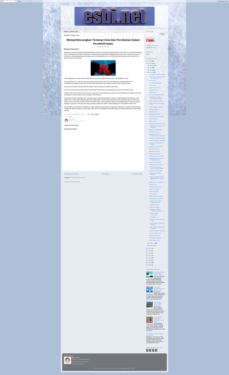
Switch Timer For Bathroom (157, 182)
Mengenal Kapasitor (155, 153)
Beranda (66, 27)
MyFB (148, 54)
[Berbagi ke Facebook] (96, 114)
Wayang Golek (124, 27)
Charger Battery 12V (155, 233)
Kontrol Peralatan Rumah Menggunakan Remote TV (156, 178)
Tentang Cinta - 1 (154, 111)
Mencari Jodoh (153, 90)
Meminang (152, 85)
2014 (150, 255)
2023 (150, 63)
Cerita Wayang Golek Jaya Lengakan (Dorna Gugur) (159, 319)
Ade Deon (77, 357)
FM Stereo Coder (154, 132)
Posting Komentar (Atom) (78, 177)
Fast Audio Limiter (154, 240)
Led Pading (152, 217)
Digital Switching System (156, 198)
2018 (150, 253)
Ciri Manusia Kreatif (154, 114)
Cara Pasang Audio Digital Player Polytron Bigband (159, 273)
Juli (151, 67)
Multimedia (81, 27)
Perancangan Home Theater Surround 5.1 (158, 304)
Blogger (132, 368)
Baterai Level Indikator (155, 129)
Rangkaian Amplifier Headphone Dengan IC (156, 210)
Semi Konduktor (153, 191)
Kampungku (114, 27)
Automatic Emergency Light (157, 123)
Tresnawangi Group (102, 27)
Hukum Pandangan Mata (156, 94)
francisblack (115, 368)
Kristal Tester (153, 184)
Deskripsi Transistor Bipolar (157, 138)
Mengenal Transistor (155, 187)
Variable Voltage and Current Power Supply (156, 167)
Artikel (73, 27)
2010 (150, 262)
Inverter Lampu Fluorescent (153, 214)
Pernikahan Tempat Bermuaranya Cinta (155, 97)
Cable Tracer (153, 92)
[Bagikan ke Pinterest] (98, 114)
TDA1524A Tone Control (156, 164)
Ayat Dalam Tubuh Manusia (157, 74)
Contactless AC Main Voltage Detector (155, 201)
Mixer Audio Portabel (155, 162)
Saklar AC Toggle (154, 207)
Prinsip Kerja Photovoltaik (156, 116)
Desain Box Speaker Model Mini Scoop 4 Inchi (159, 289)
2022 (150, 248)
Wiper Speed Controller (156, 196)
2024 (150, 61)
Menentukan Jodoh (154, 87)
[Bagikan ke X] (95, 114)
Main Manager (153, 119)
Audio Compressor (154, 235)
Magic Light (152, 121)
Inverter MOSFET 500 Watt (157, 231)
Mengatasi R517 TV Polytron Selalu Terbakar (157, 135)
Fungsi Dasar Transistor (156, 107)
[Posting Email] (88, 114)
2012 (150, 258)
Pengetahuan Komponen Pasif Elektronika (156, 159)
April (151, 70)
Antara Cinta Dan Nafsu (156, 101)
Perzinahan (152, 80)
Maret (151, 72)
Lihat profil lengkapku (78, 364)
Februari (152, 243)
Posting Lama (137, 174)
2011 (149, 260)
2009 (150, 265)
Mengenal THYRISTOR (156, 146)
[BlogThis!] (93, 114)
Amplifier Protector (154, 204)
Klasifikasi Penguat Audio (156, 156)
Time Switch (152, 194)
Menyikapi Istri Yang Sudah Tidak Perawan (157, 77)
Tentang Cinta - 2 (154, 109)
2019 (150, 251)
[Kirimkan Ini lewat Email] (91, 114)
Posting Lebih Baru (71, 174)
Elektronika (90, 27)
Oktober (152, 65)
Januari (152, 245)
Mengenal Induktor (154, 151)
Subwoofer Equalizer (155, 238)
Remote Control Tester (155, 170)
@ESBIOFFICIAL (151, 47)
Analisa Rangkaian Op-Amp (157, 140)
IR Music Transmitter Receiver (155, 173)
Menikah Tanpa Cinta (155, 83)
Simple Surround (154, 189)
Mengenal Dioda (154, 149)
